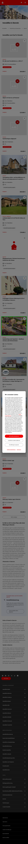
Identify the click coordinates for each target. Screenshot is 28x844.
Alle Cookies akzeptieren (14, 436)
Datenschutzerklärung (11, 449)
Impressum (19, 449)
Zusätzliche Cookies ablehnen (14, 440)
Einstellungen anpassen (14, 444)
